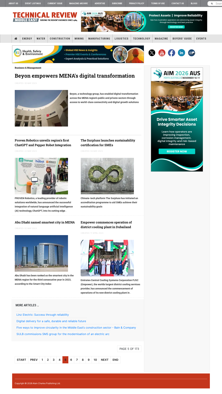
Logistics (122, 38)
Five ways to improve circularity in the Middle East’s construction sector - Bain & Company (76, 327)
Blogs (194, 3)
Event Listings (33, 3)
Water (41, 38)
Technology (141, 38)
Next (105, 359)
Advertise (100, 3)
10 (95, 359)
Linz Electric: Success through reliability (42, 314)
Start (21, 359)
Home (16, 38)
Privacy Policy (136, 3)
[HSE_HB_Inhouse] (78, 54)
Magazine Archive (78, 3)
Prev (34, 359)
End (115, 359)
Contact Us (178, 3)
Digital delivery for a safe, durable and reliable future (51, 321)
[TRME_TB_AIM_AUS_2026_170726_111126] (144, 21)
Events (201, 38)
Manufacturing (99, 38)
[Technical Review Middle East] (45, 17)
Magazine (161, 38)
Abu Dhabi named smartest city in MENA (45, 222)
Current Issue (55, 3)
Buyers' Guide (182, 38)
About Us (13, 3)
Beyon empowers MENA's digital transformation (75, 75)
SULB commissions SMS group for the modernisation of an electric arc (62, 334)
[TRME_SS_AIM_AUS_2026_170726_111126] (177, 120)
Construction (60, 38)
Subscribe (117, 3)
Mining (79, 38)
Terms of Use (158, 3)
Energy (27, 38)
